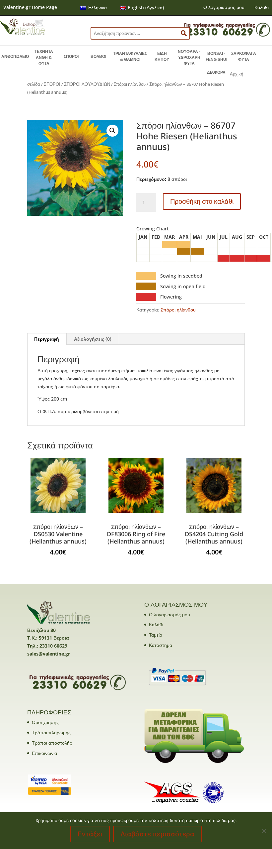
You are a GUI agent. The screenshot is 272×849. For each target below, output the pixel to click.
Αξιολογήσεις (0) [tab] (92, 339)
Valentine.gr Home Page (30, 7)
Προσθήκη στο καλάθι (202, 201)
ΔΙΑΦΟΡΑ (216, 72)
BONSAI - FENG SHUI (216, 56)
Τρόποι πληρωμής (51, 732)
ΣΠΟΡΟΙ (71, 56)
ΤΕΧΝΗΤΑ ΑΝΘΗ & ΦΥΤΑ (43, 57)
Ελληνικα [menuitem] (97, 7)
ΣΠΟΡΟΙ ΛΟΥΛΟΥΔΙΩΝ (87, 84)
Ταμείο (155, 635)
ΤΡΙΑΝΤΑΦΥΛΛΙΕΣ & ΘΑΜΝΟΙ (130, 56)
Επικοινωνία (44, 753)
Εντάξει (90, 834)
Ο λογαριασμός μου (223, 7)
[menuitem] (93, 7)
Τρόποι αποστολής (52, 743)
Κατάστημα (160, 645)
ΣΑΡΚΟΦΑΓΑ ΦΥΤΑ (243, 56)
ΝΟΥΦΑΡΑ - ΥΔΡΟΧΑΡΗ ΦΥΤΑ (189, 57)
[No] (263, 830)
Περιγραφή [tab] (46, 339)
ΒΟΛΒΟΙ (98, 56)
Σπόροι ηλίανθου (130, 84)
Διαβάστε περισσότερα (157, 834)
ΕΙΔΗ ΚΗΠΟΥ (162, 56)
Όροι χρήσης (45, 722)
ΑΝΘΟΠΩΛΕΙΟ (15, 56)
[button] (112, 131)
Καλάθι (261, 7)
